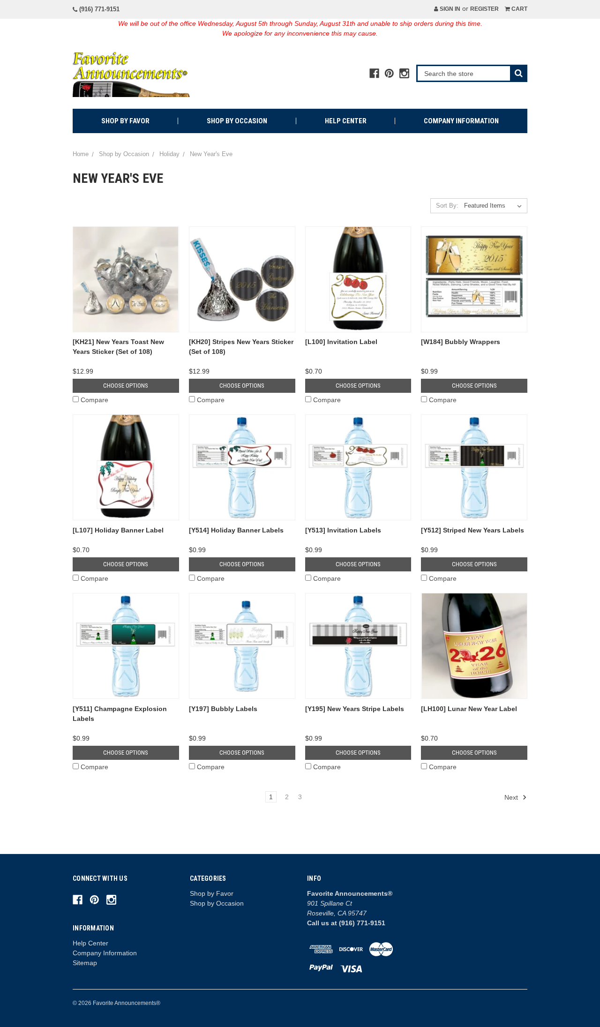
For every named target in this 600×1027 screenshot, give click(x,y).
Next (512, 797)
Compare (94, 400)
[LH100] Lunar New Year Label (469, 708)
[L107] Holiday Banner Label (118, 530)
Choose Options (125, 385)
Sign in (449, 9)
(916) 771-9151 (98, 9)
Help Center (346, 121)
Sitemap (85, 963)
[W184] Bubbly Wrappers (460, 341)
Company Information (461, 121)
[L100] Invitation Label (341, 341)
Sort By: (447, 205)
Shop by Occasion (237, 121)
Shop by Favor (125, 121)
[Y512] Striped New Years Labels (472, 530)
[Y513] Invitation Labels (343, 530)
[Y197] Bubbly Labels (223, 708)
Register (484, 9)
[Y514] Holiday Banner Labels (236, 530)
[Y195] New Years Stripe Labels (354, 708)
